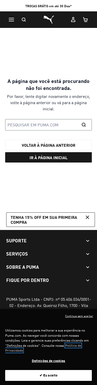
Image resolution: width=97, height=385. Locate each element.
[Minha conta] (73, 19)
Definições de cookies (48, 361)
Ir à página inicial (48, 157)
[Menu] (11, 19)
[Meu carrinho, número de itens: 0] (85, 19)
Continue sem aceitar (79, 316)
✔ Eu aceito (48, 375)
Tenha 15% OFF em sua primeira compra (44, 220)
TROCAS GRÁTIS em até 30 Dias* (48, 6)
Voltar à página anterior (48, 145)
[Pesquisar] (24, 19)
